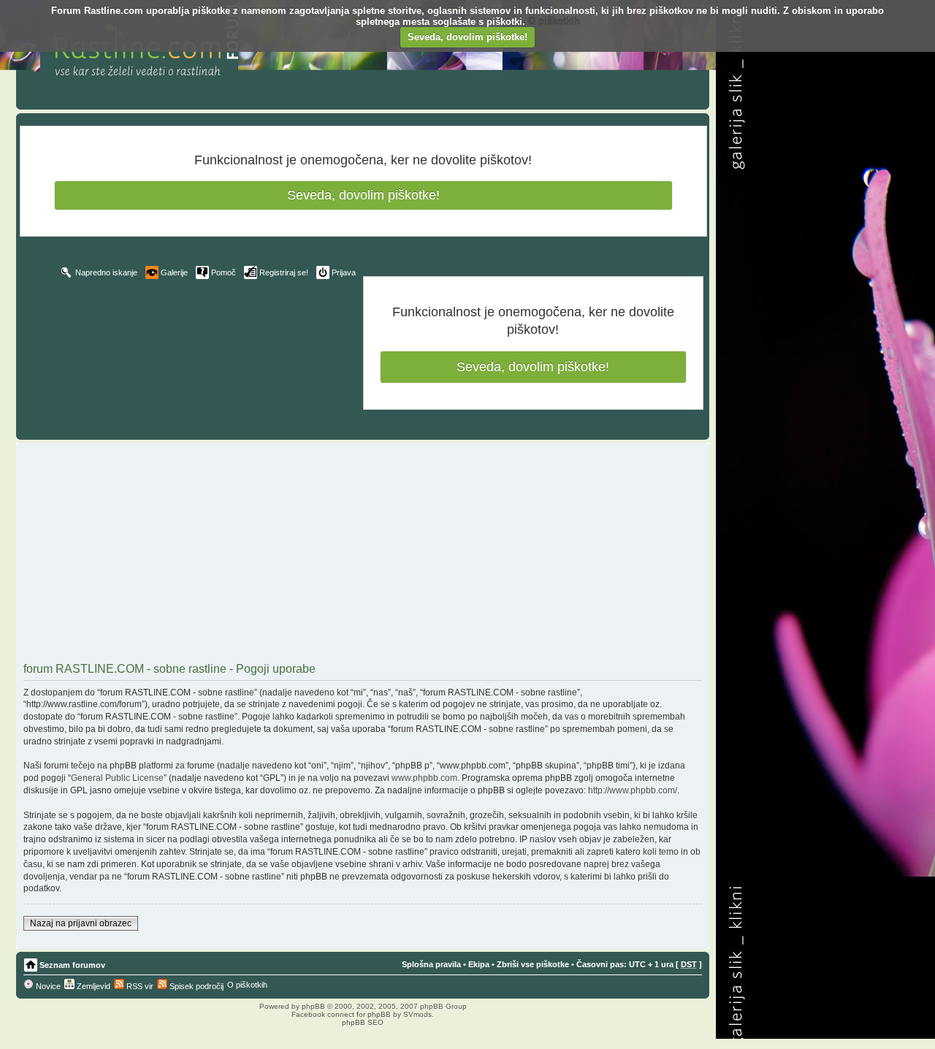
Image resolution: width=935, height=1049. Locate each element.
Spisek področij (195, 986)
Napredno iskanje (106, 272)
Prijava (344, 272)
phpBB (313, 1006)
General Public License (117, 778)
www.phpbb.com (424, 778)
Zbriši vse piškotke (533, 964)
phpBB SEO (362, 1022)
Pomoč (223, 272)
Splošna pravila (431, 964)
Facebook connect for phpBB (341, 1014)
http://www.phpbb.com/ (632, 790)
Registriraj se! (283, 272)
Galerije (174, 272)
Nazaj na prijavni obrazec (80, 923)
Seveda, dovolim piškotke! (467, 36)
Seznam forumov (72, 965)
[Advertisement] (362, 554)
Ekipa (478, 964)
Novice (47, 986)
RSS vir (138, 986)
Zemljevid (92, 986)
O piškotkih (554, 21)
